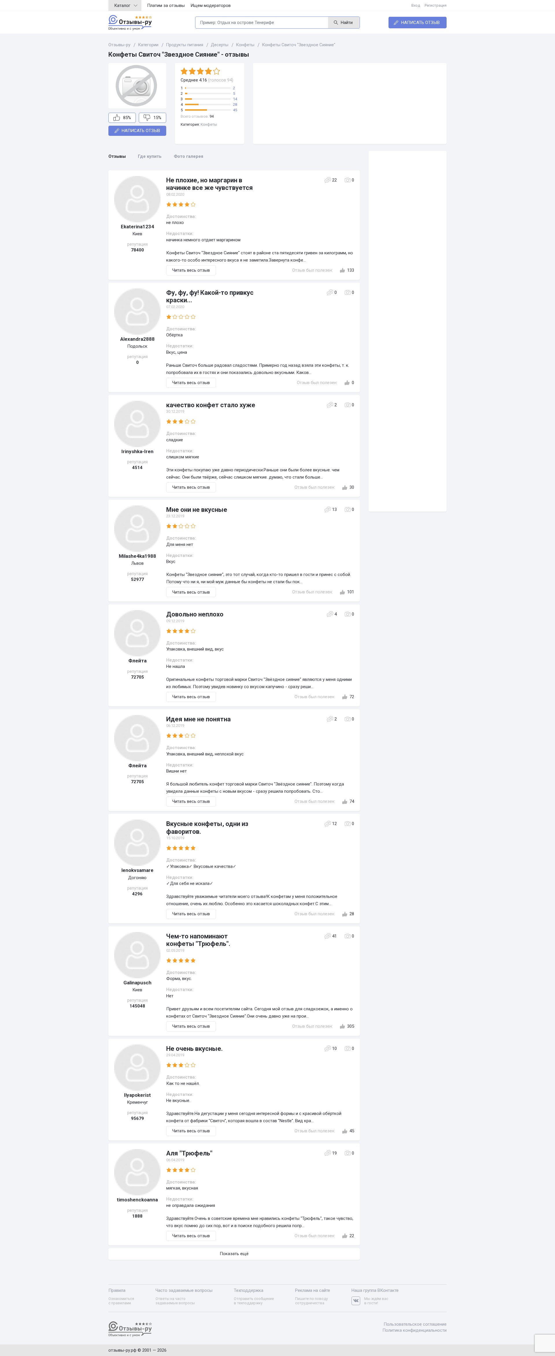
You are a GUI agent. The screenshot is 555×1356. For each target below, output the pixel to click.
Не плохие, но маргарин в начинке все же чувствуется (209, 184)
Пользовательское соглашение (415, 1324)
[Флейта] (137, 633)
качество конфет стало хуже (210, 405)
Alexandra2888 (137, 339)
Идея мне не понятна (198, 719)
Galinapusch (137, 982)
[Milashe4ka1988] (137, 528)
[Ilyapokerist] (137, 1067)
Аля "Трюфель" (189, 1153)
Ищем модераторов (210, 5)
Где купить (150, 156)
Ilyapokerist (137, 1095)
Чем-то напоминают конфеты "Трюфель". (198, 940)
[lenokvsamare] (137, 843)
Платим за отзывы (166, 5)
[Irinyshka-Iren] (137, 424)
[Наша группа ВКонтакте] (358, 1300)
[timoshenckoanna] (137, 1172)
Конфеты (209, 124)
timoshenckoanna (137, 1200)
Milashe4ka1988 (137, 556)
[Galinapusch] (137, 955)
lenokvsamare (137, 870)
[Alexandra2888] (137, 311)
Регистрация (436, 5)
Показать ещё (234, 1253)
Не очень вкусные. (194, 1048)
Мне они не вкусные (196, 509)
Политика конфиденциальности (414, 1330)
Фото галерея (188, 156)
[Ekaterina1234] (137, 199)
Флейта (137, 661)
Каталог (122, 5)
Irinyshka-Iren (137, 451)
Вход (415, 5)
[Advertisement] (350, 103)
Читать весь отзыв (191, 270)
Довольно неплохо (194, 614)
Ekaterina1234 (137, 226)
